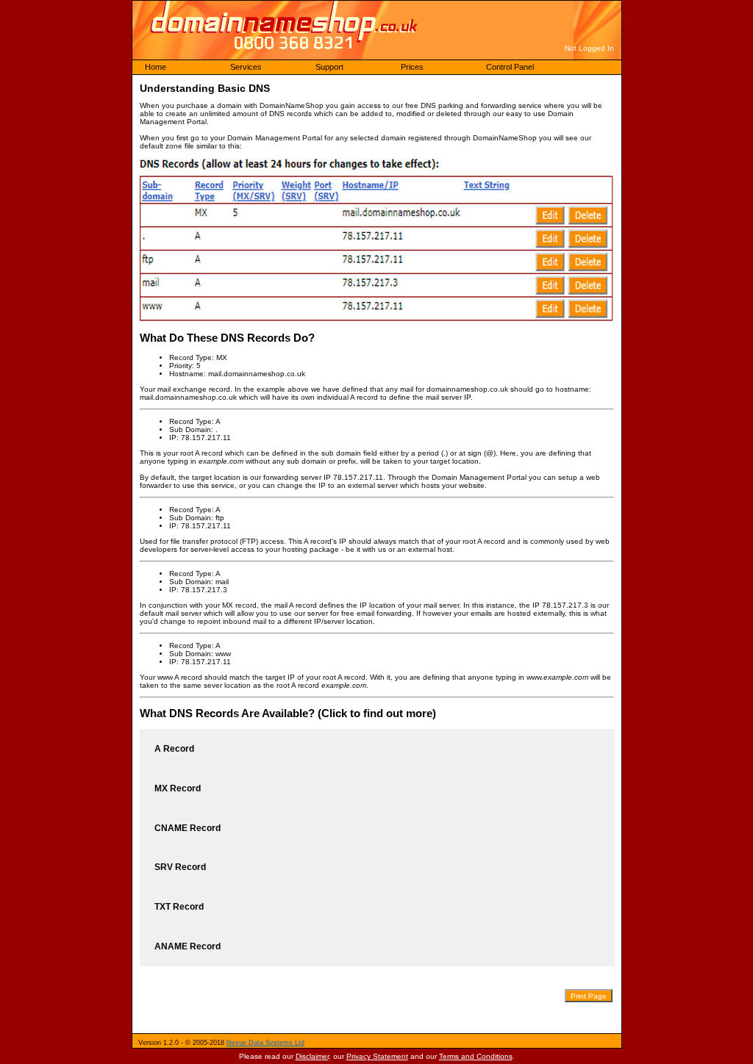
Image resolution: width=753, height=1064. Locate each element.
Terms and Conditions (476, 1056)
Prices (412, 66)
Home (155, 66)
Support (329, 66)
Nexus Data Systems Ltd (265, 1042)
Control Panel (510, 66)
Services (246, 66)
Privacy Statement (377, 1056)
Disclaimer (312, 1056)
